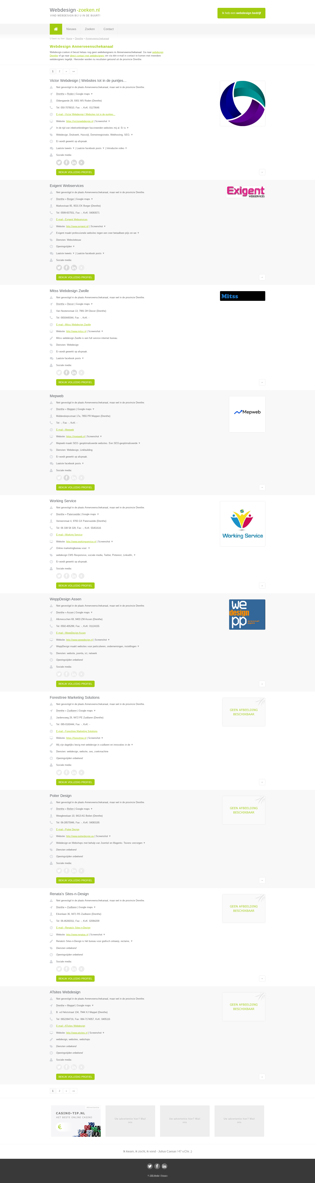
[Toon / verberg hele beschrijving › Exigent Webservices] (112, 233)
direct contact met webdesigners (87, 55)
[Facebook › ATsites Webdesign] (66, 1067)
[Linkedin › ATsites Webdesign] (74, 1067)
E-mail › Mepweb (65, 429)
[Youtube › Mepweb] (81, 478)
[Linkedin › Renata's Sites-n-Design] (74, 969)
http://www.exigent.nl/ (77, 226)
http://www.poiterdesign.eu (80, 836)
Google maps (84, 94)
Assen (70, 612)
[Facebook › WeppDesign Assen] (66, 674)
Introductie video (117, 148)
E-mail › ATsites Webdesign (70, 1025)
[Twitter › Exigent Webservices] (59, 268)
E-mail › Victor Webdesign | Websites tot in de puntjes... (85, 114)
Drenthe (60, 94)
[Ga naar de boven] (262, 172)
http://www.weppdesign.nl (79, 639)
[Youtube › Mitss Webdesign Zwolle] (81, 373)
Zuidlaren (72, 710)
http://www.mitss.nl (76, 331)
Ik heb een (241, 13)
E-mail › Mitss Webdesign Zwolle (73, 324)
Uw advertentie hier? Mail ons (130, 1120)
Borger (70, 199)
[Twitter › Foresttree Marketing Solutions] (59, 772)
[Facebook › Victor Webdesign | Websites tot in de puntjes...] (66, 162)
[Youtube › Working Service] (81, 576)
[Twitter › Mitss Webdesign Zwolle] (59, 373)
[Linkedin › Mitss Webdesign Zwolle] (74, 373)
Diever (70, 304)
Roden (70, 94)
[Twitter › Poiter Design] (59, 871)
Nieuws (71, 29)
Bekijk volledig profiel (75, 172)
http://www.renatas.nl (77, 934)
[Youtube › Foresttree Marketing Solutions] (81, 772)
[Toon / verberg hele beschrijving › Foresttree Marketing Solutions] (112, 745)
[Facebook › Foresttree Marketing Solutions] (66, 772)
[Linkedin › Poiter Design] (74, 871)
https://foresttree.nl (76, 738)
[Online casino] (78, 1122)
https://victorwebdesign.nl (79, 121)
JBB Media (154, 1175)
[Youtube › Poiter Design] (81, 871)
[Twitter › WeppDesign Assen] (59, 674)
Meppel (71, 1005)
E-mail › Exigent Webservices (72, 219)
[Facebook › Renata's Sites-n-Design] (66, 969)
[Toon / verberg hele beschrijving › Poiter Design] (112, 843)
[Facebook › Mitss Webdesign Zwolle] (66, 373)
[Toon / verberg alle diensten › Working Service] (112, 555)
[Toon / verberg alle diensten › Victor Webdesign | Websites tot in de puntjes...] (112, 135)
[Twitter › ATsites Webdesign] (59, 1067)
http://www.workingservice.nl (81, 541)
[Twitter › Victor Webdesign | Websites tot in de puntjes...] (59, 162)
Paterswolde (73, 514)
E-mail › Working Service (69, 534)
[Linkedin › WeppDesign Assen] (74, 674)
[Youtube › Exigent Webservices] (81, 268)
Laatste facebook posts (91, 148)
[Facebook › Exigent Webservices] (66, 268)
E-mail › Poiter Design (67, 829)
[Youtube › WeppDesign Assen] (81, 674)
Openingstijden (65, 246)
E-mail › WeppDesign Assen (71, 632)
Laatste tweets (65, 148)
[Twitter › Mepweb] (59, 478)
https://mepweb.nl (75, 436)
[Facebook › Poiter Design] (66, 871)
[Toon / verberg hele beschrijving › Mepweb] (112, 443)
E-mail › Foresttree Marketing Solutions (77, 731)
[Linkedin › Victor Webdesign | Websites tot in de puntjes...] (74, 162)
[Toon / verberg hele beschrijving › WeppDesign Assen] (112, 646)
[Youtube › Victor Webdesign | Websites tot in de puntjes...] (81, 162)
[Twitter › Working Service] (59, 576)
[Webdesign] (56, 29)
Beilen (70, 808)
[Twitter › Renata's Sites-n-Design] (59, 969)
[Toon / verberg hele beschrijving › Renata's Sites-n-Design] (112, 941)
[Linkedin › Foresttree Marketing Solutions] (74, 772)
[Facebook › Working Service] (66, 576)
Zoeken (90, 29)
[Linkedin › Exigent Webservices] (74, 268)
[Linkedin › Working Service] (74, 576)
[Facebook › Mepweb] (66, 478)
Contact (109, 29)
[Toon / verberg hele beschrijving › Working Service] (112, 548)
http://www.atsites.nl (77, 1032)
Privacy (164, 1175)
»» (73, 71)
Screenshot (102, 121)
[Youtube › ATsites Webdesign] (81, 1067)
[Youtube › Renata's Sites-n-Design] (81, 969)
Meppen (71, 409)
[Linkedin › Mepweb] (74, 478)
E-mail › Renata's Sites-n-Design (73, 927)
